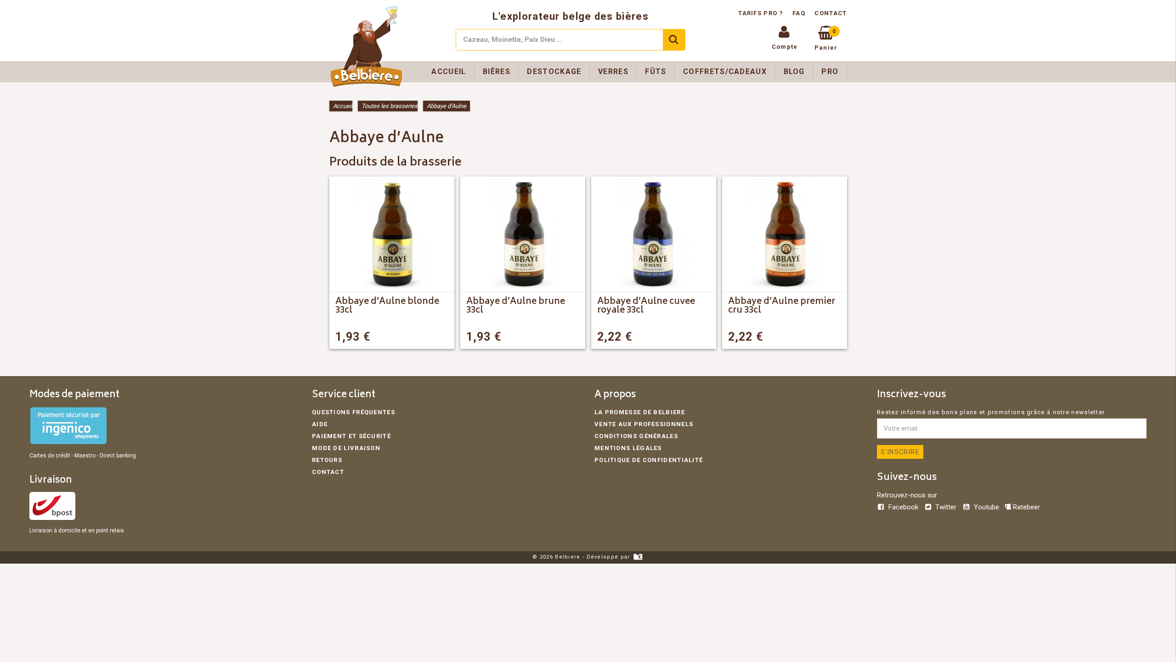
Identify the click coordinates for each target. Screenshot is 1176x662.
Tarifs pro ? (761, 13)
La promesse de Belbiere (639, 412)
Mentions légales (628, 448)
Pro (829, 71)
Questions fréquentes (353, 412)
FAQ (798, 13)
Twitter (945, 507)
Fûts (655, 71)
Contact (830, 13)
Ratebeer (1025, 507)
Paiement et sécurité (351, 436)
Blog (794, 71)
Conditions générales (636, 436)
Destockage (554, 71)
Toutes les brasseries (390, 106)
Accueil (448, 71)
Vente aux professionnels (643, 424)
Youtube (986, 507)
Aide (320, 424)
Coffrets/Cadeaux (725, 71)
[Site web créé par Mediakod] (638, 557)
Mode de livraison (346, 448)
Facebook (903, 507)
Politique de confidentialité (648, 460)
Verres (613, 71)
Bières (496, 71)
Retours (327, 460)
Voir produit (418, 336)
